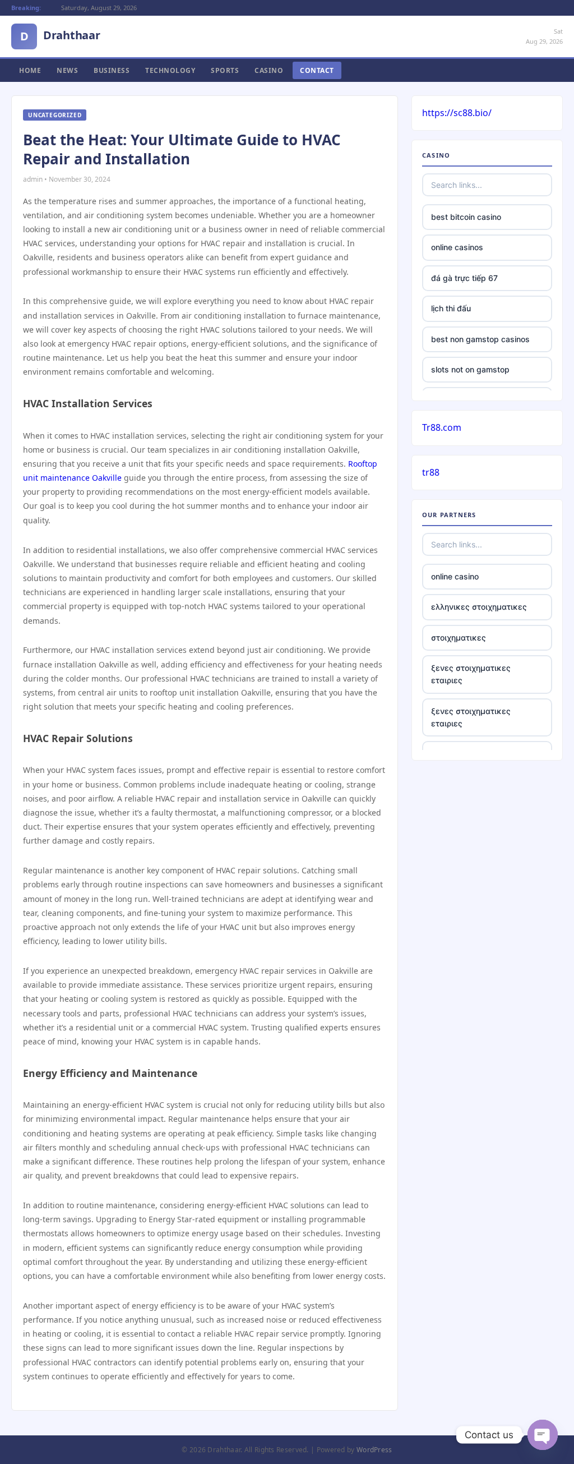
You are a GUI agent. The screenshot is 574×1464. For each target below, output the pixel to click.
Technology (170, 70)
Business (111, 70)
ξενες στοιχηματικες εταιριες (471, 674)
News (67, 70)
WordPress (374, 1449)
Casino (268, 70)
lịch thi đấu (451, 308)
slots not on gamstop (470, 369)
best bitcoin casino (466, 217)
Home (30, 70)
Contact (317, 70)
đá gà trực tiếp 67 (464, 278)
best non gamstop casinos (480, 339)
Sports (225, 70)
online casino (455, 576)
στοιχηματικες (458, 637)
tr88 (430, 472)
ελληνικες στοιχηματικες (479, 606)
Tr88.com (441, 427)
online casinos (457, 247)
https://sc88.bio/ (457, 113)
